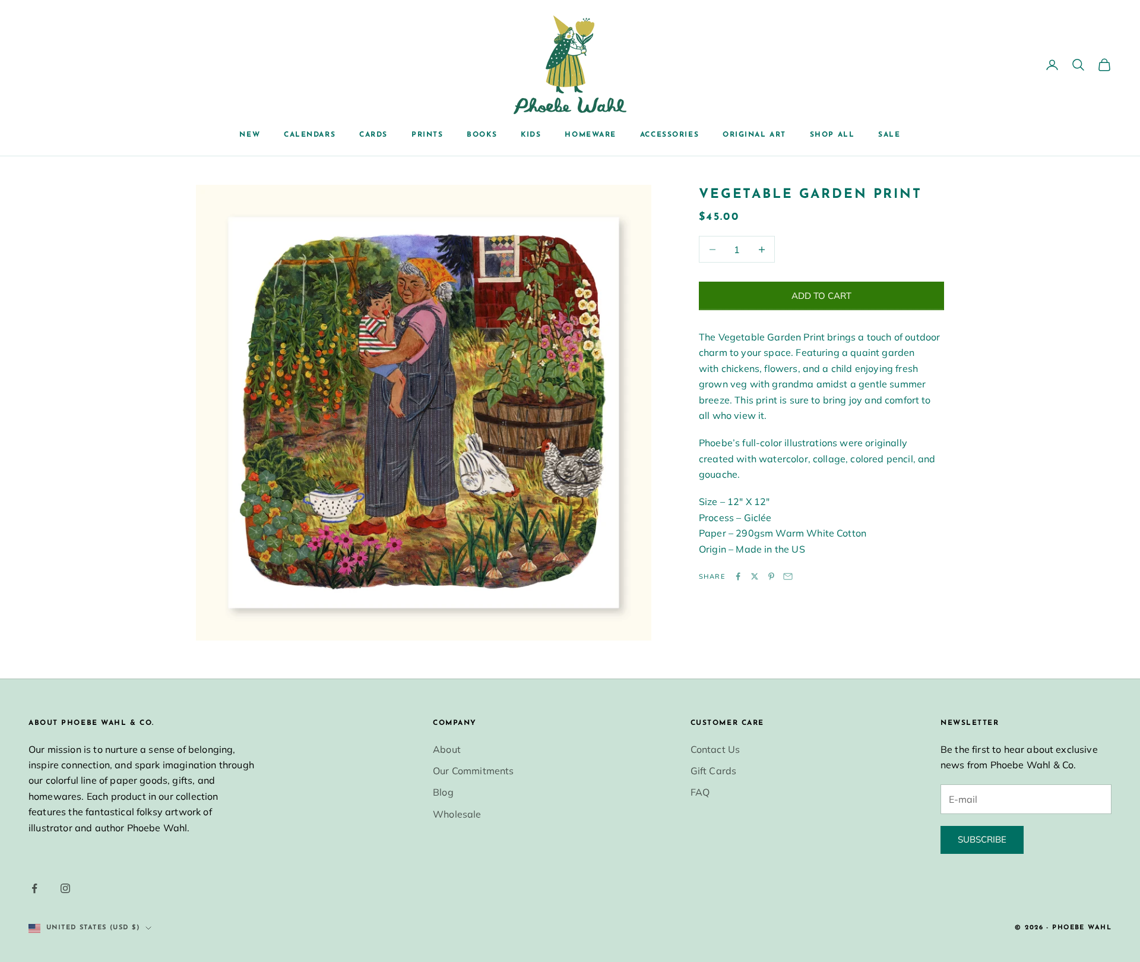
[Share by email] (788, 576)
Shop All (832, 134)
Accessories (669, 134)
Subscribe (982, 839)
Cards (373, 134)
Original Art (754, 134)
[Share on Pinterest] (771, 576)
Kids (531, 134)
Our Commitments (473, 771)
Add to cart (821, 295)
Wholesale (457, 814)
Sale (889, 134)
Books (482, 134)
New (249, 134)
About (447, 749)
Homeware (590, 134)
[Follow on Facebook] (34, 888)
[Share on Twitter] (754, 576)
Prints (427, 134)
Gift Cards (714, 771)
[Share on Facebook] (738, 576)
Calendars (309, 134)
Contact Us (715, 749)
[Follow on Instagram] (65, 888)
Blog (443, 792)
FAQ (700, 792)
